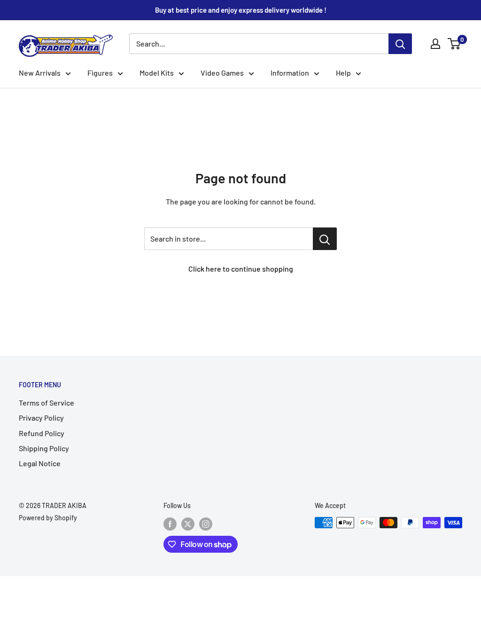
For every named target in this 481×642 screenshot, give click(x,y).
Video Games (222, 72)
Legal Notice (40, 463)
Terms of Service (46, 402)
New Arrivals (40, 72)
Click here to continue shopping (240, 268)
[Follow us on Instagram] (205, 523)
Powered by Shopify (48, 518)
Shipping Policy (44, 448)
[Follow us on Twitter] (187, 523)
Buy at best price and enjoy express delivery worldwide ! (240, 10)
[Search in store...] (325, 238)
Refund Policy (41, 433)
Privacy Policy (41, 417)
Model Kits (157, 72)
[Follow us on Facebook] (170, 523)
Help (343, 72)
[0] (454, 43)
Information (290, 72)
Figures (100, 72)
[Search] (400, 43)
